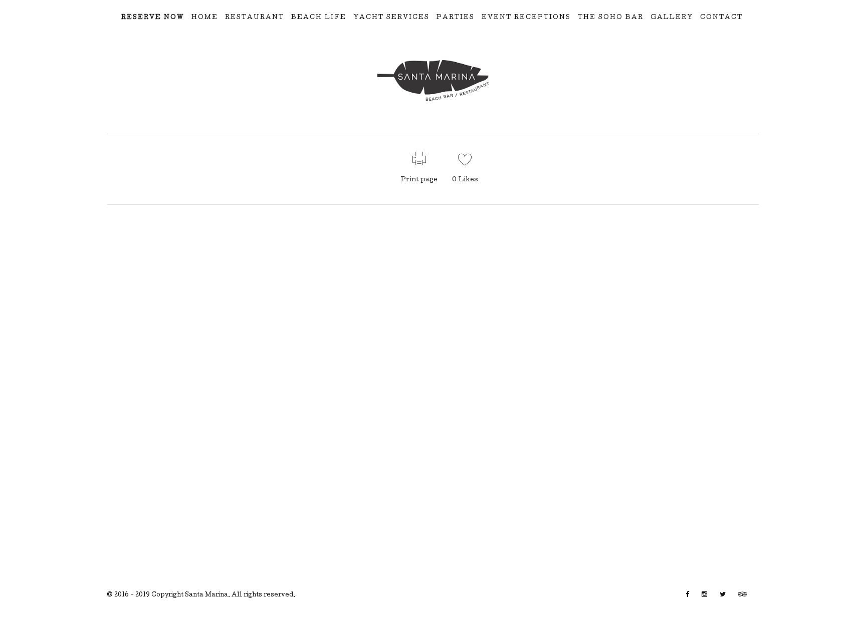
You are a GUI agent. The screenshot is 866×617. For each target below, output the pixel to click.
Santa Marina (206, 595)
